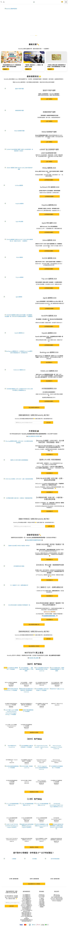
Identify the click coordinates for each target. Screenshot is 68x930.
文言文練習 (41, 900)
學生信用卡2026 (26, 911)
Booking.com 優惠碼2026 (26, 905)
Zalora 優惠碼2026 (26, 897)
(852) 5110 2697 (59, 898)
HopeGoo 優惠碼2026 (26, 906)
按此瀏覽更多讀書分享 (34, 624)
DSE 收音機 (41, 899)
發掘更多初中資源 (34, 792)
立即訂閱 (48, 422)
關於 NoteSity (57, 894)
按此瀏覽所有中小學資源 (34, 884)
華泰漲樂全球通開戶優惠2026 (26, 920)
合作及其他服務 (56, 896)
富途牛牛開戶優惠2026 (26, 912)
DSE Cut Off (41, 897)
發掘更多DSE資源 (34, 732)
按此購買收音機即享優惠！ (49, 616)
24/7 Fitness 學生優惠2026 (26, 910)
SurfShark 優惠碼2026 (26, 900)
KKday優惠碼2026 (26, 896)
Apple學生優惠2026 (26, 909)
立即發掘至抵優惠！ (49, 180)
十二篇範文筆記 (41, 905)
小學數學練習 (41, 904)
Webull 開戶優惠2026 (26, 915)
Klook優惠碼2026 (26, 894)
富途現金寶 (26, 918)
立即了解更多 (49, 99)
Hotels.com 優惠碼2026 (26, 904)
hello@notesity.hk (58, 897)
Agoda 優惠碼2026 (26, 899)
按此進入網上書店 (34, 658)
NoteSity (59, 900)
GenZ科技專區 (42, 896)
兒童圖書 (41, 906)
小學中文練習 (41, 902)
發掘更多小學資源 (34, 847)
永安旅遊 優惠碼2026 (26, 908)
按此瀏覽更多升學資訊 (34, 436)
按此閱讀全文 (49, 362)
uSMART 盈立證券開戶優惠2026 (26, 917)
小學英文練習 (41, 903)
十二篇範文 (41, 898)
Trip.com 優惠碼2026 (26, 902)
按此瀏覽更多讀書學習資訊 (34, 540)
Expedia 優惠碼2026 (26, 903)
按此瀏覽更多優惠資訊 (34, 407)
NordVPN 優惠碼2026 (26, 898)
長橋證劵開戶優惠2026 (26, 914)
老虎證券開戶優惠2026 (26, 921)
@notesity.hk (59, 899)
